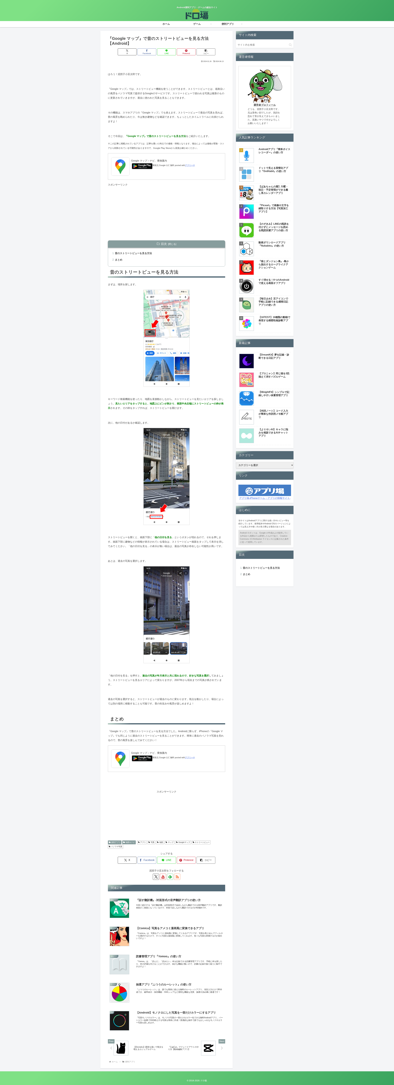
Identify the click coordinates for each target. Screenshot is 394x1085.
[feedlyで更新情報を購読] (170, 877)
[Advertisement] (166, 208)
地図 (161, 842)
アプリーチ (190, 165)
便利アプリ (116, 842)
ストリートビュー (202, 842)
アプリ (143, 842)
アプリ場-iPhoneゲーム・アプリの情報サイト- (264, 498)
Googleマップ (184, 842)
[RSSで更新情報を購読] (177, 877)
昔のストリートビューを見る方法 (133, 253)
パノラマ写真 (116, 847)
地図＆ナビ (130, 842)
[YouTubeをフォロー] (163, 877)
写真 (152, 842)
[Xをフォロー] (156, 877)
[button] (206, 51)
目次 (164, 243)
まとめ (118, 259)
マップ (170, 842)
